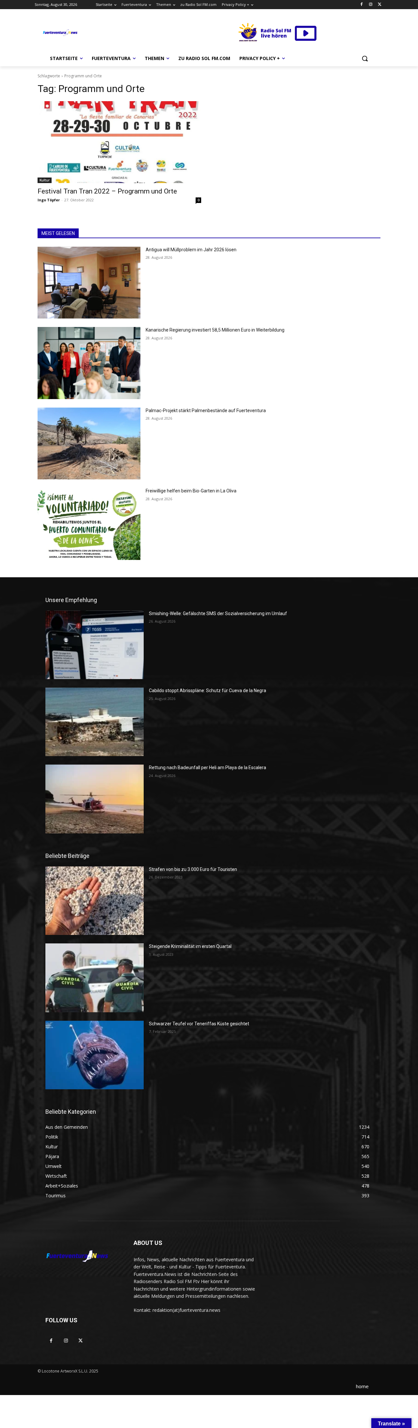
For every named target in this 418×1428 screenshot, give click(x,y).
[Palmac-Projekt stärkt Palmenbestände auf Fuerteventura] (89, 444)
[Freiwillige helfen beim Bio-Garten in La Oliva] (89, 524)
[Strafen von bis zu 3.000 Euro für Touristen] (94, 900)
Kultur (45, 180)
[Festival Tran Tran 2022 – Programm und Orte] (119, 142)
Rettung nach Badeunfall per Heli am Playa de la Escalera (207, 767)
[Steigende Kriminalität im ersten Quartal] (94, 977)
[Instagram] (370, 4)
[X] (379, 4)
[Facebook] (361, 4)
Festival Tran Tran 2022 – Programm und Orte (107, 191)
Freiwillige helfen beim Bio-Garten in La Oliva (191, 490)
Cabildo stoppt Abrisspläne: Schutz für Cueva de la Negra (207, 690)
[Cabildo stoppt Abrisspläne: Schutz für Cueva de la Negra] (94, 722)
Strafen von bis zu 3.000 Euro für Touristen (193, 869)
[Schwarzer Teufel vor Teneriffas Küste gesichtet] (94, 1055)
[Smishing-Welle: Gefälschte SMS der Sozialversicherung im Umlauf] (94, 645)
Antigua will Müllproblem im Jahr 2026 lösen (191, 249)
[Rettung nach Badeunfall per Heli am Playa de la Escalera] (94, 799)
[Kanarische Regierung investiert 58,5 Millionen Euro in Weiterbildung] (89, 363)
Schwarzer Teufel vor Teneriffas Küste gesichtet (199, 1023)
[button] (365, 58)
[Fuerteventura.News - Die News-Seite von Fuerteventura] (59, 33)
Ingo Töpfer (49, 199)
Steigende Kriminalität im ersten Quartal (190, 946)
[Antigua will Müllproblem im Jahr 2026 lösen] (89, 283)
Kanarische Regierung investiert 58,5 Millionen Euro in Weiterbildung (215, 330)
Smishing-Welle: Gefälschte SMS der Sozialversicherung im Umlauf (218, 613)
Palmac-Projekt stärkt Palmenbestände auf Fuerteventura (206, 410)
